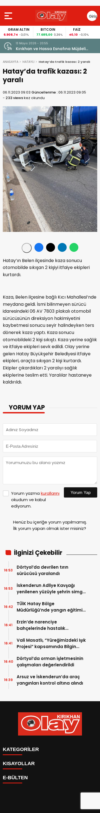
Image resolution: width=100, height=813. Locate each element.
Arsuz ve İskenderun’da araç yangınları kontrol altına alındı (50, 680)
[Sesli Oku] (27, 248)
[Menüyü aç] (9, 15)
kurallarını (50, 493)
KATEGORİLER (21, 749)
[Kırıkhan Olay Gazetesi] (51, 16)
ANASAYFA (10, 61)
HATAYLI (28, 61)
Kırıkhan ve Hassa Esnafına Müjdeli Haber (51, 49)
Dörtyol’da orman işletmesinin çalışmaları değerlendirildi (50, 662)
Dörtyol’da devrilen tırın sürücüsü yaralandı (42, 570)
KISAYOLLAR (19, 763)
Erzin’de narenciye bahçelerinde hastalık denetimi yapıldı (41, 625)
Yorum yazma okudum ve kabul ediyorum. (35, 499)
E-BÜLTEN (15, 777)
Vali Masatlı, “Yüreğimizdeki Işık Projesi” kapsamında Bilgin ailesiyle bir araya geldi (51, 643)
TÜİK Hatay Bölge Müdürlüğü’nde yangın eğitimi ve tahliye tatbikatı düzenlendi (51, 607)
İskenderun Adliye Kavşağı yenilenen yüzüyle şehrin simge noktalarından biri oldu (51, 588)
